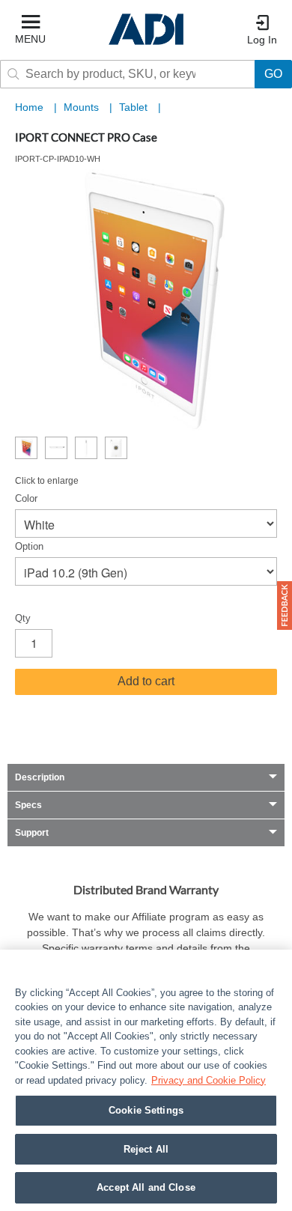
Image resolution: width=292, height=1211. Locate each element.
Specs (28, 805)
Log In (262, 40)
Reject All (146, 1149)
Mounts (83, 107)
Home (29, 107)
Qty (23, 618)
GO (273, 73)
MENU (30, 39)
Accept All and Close (146, 1187)
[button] (284, 605)
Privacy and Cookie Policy (208, 1080)
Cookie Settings (146, 1110)
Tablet (134, 107)
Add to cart (146, 681)
